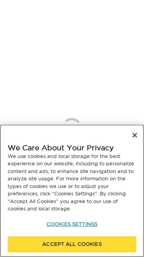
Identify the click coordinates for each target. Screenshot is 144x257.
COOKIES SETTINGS (72, 224)
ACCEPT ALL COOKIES (71, 244)
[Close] (134, 135)
